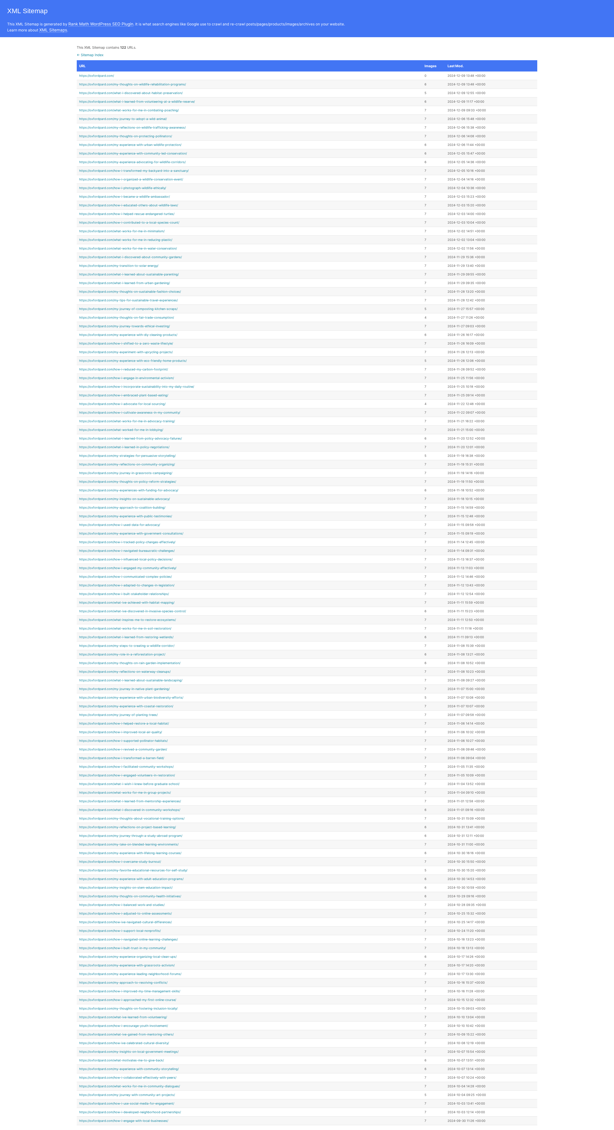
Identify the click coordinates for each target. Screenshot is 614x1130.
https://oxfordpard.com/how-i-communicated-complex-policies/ (125, 576)
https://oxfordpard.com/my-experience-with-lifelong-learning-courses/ (130, 853)
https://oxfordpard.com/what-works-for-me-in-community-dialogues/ (129, 1086)
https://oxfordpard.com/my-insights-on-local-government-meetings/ (128, 1051)
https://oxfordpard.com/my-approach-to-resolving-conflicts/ (123, 982)
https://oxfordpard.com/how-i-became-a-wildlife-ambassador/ (124, 196)
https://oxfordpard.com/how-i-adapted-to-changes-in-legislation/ (126, 585)
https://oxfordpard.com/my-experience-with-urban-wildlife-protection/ (130, 145)
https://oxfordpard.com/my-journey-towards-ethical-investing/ (124, 326)
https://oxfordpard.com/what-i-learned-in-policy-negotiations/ (124, 447)
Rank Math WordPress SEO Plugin (100, 24)
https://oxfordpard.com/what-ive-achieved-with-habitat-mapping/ (126, 602)
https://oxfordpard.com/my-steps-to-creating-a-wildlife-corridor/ (126, 646)
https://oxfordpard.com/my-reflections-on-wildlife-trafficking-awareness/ (132, 127)
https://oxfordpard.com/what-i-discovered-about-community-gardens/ (130, 257)
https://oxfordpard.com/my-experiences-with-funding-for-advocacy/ (128, 490)
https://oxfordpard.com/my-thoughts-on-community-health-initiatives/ (130, 896)
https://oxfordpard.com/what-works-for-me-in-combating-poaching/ (129, 110)
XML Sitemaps (53, 30)
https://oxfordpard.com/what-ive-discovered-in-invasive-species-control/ (132, 611)
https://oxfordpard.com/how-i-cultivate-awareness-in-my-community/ (129, 412)
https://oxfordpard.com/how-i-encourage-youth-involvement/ (123, 1026)
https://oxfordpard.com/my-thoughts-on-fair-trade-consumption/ (126, 317)
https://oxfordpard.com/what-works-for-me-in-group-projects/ (125, 792)
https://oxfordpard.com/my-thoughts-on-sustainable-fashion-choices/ (130, 291)
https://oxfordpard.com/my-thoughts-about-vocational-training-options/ (131, 818)
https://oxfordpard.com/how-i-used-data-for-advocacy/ (119, 525)
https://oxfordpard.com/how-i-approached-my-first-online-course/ (127, 1000)
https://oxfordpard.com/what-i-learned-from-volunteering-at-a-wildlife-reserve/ (137, 101)
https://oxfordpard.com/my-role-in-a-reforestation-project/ (122, 654)
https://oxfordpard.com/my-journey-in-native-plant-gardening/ (124, 689)
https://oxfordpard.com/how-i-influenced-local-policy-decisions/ (125, 559)
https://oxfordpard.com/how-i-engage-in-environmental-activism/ (126, 378)
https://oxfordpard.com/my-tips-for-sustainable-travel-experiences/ (128, 300)
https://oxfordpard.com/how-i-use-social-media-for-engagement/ (126, 1103)
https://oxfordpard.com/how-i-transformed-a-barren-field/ (121, 758)
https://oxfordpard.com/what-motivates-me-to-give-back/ (121, 1060)
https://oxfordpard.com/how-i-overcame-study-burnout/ (120, 861)
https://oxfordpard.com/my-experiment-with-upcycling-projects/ (126, 352)
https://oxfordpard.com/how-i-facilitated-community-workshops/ (126, 766)
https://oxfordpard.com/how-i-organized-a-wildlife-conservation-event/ (131, 179)
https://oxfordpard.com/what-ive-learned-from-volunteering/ (123, 1017)
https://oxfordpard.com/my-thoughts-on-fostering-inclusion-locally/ (128, 1008)
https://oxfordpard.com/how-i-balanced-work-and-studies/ (122, 905)
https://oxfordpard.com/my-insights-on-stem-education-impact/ (125, 887)
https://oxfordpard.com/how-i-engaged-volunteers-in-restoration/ (127, 775)
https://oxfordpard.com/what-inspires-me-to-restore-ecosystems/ (127, 620)
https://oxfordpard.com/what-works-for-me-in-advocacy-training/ (127, 421)
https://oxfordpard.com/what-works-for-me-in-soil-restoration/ (125, 628)
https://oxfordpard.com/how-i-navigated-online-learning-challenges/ (128, 939)
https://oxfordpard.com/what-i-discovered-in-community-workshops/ (129, 810)
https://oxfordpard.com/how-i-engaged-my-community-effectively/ (127, 568)
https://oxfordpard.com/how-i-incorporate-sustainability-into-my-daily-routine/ (136, 386)
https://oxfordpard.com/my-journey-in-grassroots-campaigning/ (125, 473)
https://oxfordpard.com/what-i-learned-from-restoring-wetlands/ (126, 637)
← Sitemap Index (90, 55)
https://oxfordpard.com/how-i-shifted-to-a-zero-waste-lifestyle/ (126, 343)
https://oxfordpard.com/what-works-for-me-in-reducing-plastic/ (125, 240)
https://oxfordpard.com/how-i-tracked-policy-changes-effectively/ (127, 542)
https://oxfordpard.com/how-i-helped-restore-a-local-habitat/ (124, 723)
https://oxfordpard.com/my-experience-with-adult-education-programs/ (131, 879)
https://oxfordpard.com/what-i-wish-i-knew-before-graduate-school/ (129, 784)
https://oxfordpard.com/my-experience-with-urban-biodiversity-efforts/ (131, 697)
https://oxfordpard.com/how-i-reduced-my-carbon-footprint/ (123, 369)
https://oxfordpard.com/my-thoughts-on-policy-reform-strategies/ (127, 481)
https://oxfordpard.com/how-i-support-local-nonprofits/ (120, 931)
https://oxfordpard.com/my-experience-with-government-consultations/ (131, 533)
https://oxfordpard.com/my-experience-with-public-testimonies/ (125, 516)
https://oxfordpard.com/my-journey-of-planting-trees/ (118, 715)
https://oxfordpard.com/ (96, 75)
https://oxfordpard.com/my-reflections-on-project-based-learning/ (127, 827)
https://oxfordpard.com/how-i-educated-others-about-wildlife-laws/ (128, 205)
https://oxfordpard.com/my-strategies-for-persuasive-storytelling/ (127, 456)
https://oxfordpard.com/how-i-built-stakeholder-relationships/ (124, 594)
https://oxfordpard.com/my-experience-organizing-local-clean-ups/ (128, 956)
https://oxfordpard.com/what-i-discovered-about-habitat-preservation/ (131, 93)
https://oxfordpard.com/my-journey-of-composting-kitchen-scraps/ (128, 309)
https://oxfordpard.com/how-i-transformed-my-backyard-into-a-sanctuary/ (134, 170)
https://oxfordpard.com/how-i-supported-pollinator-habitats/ (123, 741)
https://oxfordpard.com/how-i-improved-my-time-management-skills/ (129, 991)
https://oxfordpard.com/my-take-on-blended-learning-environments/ (128, 844)
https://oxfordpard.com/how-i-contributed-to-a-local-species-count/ (129, 222)
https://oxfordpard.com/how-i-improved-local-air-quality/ (120, 732)
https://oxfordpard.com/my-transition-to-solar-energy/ (118, 266)
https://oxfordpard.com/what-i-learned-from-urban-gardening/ (124, 283)
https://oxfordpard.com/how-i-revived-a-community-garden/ (123, 749)
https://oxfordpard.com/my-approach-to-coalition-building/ (122, 507)
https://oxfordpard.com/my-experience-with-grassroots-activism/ (127, 965)
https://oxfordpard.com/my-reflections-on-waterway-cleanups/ (125, 671)
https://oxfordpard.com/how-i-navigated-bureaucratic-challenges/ (127, 551)
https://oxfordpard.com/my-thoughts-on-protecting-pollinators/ (125, 136)
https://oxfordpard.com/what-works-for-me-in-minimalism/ (122, 231)
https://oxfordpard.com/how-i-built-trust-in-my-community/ (122, 948)
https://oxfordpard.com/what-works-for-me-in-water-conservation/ (128, 248)
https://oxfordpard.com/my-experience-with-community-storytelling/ (129, 1069)
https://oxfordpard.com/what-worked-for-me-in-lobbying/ (121, 430)
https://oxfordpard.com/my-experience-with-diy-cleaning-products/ (128, 335)
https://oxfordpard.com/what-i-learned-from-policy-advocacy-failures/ (130, 438)
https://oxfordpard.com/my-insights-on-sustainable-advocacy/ (124, 499)
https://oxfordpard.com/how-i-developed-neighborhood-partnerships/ (130, 1112)
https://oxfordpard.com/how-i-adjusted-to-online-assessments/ (125, 913)
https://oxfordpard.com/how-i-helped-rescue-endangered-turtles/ (126, 214)
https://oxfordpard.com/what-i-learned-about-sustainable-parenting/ (129, 274)
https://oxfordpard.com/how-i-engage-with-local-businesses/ (123, 1121)
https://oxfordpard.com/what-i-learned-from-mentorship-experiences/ (130, 801)
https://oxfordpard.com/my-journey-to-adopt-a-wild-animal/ (123, 119)
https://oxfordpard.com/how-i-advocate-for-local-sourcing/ (122, 404)
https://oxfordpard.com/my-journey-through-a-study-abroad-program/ (130, 836)
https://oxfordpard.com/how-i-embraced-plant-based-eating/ (123, 395)
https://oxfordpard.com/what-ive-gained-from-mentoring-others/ (126, 1034)
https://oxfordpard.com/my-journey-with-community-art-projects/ (127, 1095)
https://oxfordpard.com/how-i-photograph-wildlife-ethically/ (122, 188)
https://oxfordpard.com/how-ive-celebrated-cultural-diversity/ (124, 1043)
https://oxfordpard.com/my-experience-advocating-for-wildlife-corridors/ (132, 162)
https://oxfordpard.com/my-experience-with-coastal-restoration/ (126, 706)
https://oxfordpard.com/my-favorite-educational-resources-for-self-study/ (133, 870)
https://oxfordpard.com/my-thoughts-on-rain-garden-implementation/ (129, 663)
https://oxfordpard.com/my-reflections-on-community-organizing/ (127, 464)
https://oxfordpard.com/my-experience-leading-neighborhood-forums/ (130, 974)
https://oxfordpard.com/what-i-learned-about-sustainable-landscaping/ (130, 680)
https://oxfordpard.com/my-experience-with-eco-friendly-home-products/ (133, 361)
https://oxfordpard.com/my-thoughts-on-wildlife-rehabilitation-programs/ (132, 84)
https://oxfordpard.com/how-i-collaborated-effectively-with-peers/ (127, 1077)
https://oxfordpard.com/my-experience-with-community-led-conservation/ (133, 153)
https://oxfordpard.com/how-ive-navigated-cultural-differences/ (125, 922)
